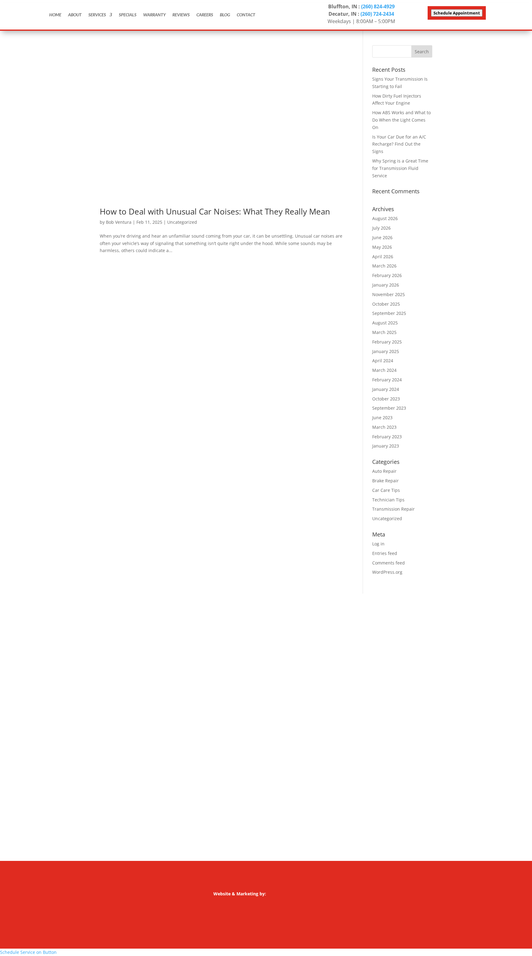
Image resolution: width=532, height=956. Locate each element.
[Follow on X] (117, 717)
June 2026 (382, 237)
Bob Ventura (118, 222)
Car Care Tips (386, 490)
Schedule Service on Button (28, 952)
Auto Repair (384, 471)
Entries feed (384, 553)
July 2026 (381, 228)
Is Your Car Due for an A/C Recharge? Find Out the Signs (399, 144)
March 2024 (384, 370)
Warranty (154, 14)
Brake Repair (385, 481)
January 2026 (385, 285)
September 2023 (389, 408)
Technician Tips (388, 500)
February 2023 (387, 437)
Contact (246, 14)
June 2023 (382, 417)
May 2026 (382, 247)
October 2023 (386, 399)
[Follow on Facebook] (105, 717)
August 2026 (385, 218)
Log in (378, 544)
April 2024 (382, 361)
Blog (225, 14)
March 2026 (384, 266)
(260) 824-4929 (378, 6)
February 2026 (387, 275)
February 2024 (387, 380)
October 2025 (386, 304)
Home (55, 14)
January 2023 (385, 446)
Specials (127, 14)
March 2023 (384, 427)
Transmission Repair (393, 509)
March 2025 (384, 332)
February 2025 (387, 342)
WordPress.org (387, 572)
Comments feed (388, 563)
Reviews (181, 14)
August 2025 (385, 323)
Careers (204, 14)
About (75, 14)
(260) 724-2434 (377, 13)
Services (97, 14)
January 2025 (385, 351)
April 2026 (382, 256)
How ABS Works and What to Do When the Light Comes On (401, 120)
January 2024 (385, 389)
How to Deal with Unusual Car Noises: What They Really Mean (215, 211)
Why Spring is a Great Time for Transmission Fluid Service (400, 168)
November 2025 (388, 294)
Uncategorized (182, 222)
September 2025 (389, 313)
